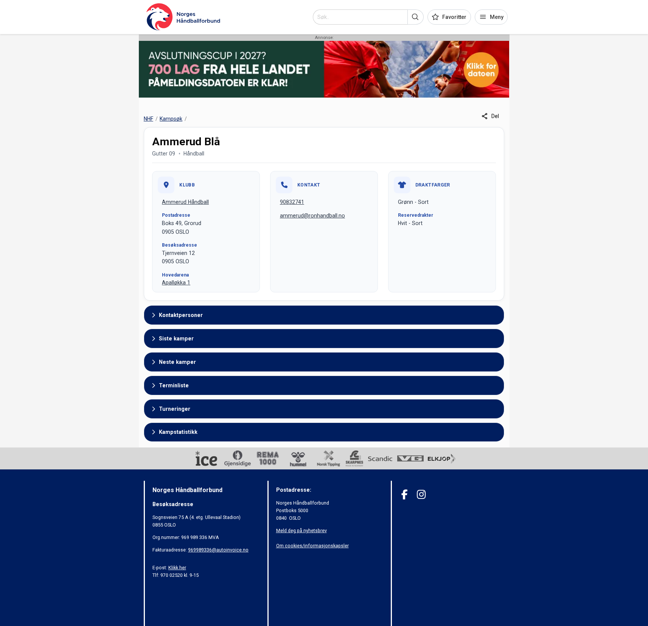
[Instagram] (421, 495)
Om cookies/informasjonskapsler (312, 545)
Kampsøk (171, 119)
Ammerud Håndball (185, 202)
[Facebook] (404, 495)
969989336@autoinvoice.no (218, 550)
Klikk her (177, 567)
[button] (415, 17)
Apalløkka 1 (176, 283)
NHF (148, 119)
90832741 (292, 202)
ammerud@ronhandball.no (312, 216)
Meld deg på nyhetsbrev (301, 530)
